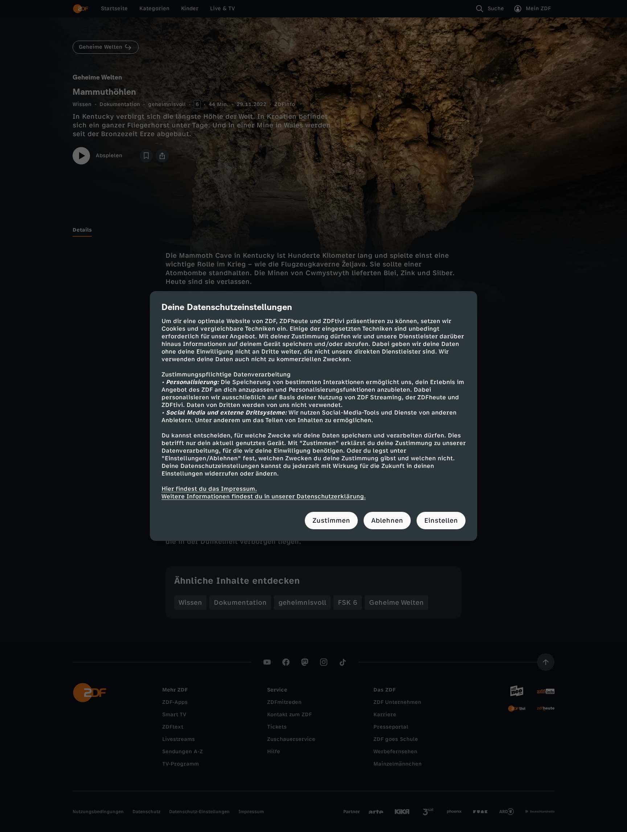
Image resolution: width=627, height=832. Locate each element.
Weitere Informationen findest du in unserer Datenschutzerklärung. (263, 496)
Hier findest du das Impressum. (209, 488)
